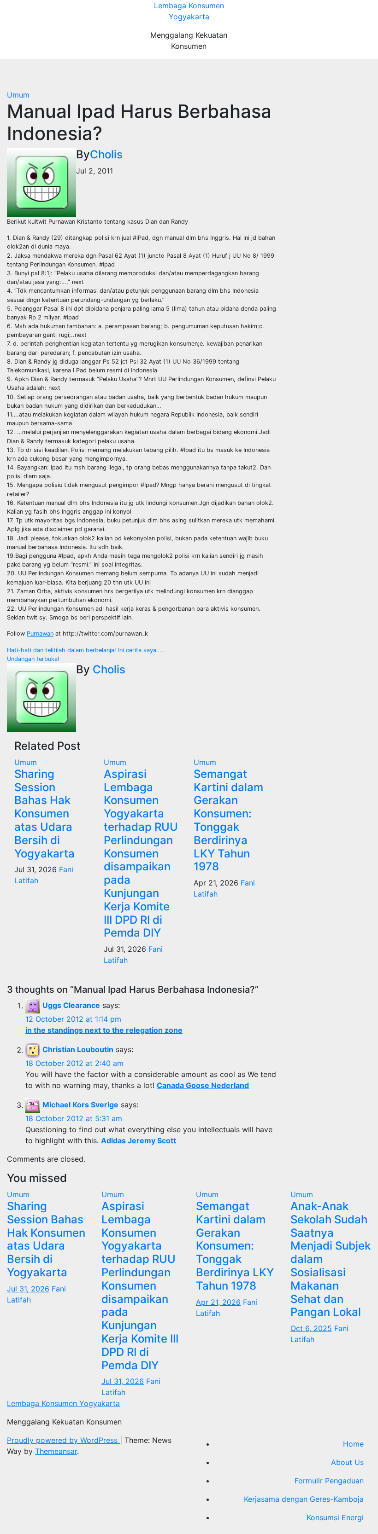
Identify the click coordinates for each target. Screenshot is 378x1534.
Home (353, 1443)
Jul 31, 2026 (28, 1288)
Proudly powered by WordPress (63, 1440)
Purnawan (40, 633)
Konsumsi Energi (335, 1517)
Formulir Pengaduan (329, 1480)
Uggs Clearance (71, 1005)
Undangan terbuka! (33, 658)
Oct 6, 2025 (311, 1328)
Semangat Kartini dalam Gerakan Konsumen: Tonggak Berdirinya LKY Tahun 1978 (228, 820)
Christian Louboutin (77, 1049)
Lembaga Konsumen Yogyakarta (63, 1403)
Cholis (106, 154)
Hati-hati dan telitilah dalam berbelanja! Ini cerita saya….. (86, 650)
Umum (18, 94)
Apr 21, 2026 (218, 1302)
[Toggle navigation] (194, 74)
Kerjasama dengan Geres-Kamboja (304, 1499)
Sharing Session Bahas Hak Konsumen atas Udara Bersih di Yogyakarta (44, 813)
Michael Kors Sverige (80, 1105)
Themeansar (56, 1451)
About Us (347, 1462)
